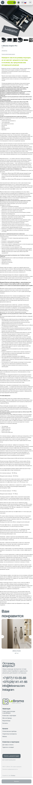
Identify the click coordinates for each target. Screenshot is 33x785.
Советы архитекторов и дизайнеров (8, 712)
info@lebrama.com (13, 685)
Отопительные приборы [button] (9, 731)
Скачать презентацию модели (8, 54)
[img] (2, 2)
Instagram (8, 689)
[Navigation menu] (30, 2)
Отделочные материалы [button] (9, 734)
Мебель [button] (4, 736)
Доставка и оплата (7, 744)
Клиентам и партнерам (9, 715)
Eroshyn (8, 775)
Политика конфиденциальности (10, 769)
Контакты (5, 723)
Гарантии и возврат (8, 747)
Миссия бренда (7, 718)
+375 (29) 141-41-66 (14, 682)
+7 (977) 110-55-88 (14, 678)
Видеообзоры (6, 720)
